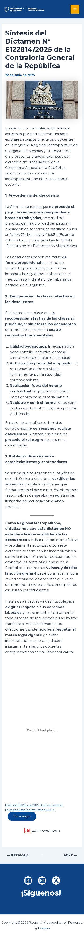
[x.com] (56, 880)
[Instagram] (42, 880)
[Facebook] (28, 880)
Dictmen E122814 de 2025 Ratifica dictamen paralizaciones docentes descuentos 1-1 (34, 807)
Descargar (22, 816)
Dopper (44, 928)
